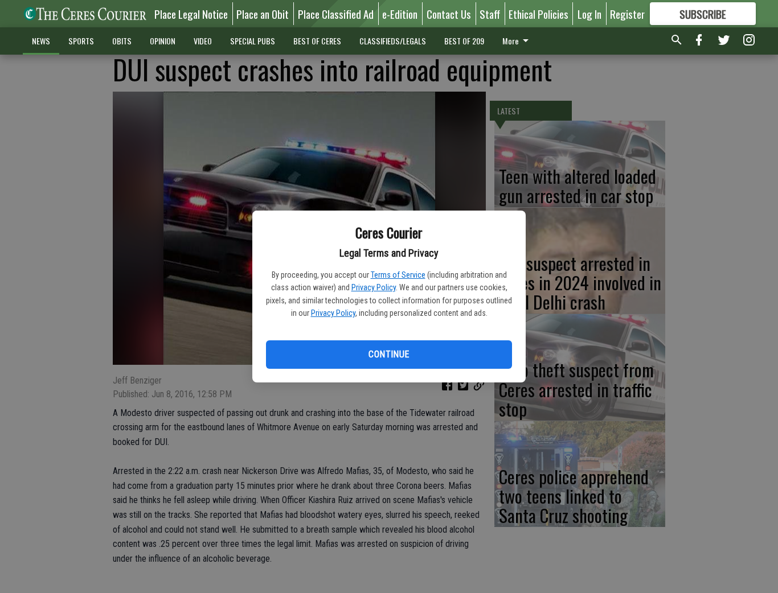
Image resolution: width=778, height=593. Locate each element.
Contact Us (449, 13)
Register (627, 13)
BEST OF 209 (464, 41)
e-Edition (399, 13)
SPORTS (81, 41)
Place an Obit (262, 13)
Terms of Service (398, 274)
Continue (388, 354)
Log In (589, 13)
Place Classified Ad (336, 13)
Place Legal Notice (191, 13)
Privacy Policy (373, 287)
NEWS (41, 41)
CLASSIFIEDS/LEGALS (392, 41)
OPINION (162, 41)
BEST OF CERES (317, 41)
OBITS (122, 41)
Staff (490, 13)
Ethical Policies (538, 13)
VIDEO (203, 41)
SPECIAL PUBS (252, 41)
